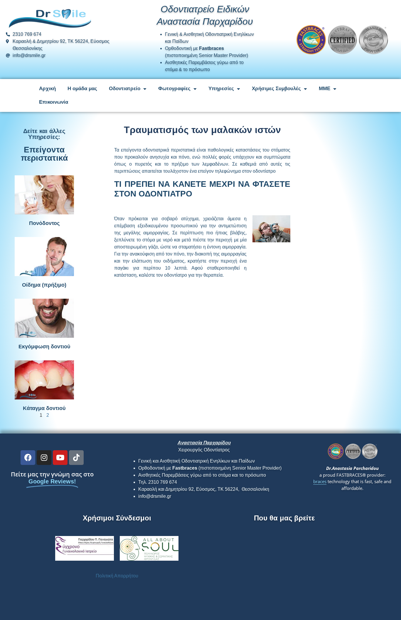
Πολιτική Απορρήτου (117, 575)
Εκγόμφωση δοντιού (44, 347)
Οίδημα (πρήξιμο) (44, 285)
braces (319, 481)
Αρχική (47, 88)
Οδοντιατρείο (124, 88)
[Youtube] (60, 457)
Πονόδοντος (44, 223)
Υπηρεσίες (221, 88)
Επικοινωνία (53, 102)
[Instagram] (44, 457)
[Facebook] (28, 457)
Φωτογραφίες (174, 88)
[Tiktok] (76, 457)
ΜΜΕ (324, 88)
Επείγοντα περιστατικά (44, 153)
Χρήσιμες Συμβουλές (276, 88)
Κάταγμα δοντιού (44, 408)
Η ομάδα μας (82, 88)
